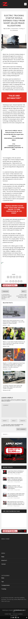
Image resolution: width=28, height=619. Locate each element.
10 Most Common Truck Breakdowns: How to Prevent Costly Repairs (14, 487)
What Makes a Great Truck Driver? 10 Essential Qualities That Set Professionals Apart (15, 479)
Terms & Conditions (17, 614)
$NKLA (14, 140)
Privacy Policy (14, 615)
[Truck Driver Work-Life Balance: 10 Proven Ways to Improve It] (5, 472)
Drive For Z (4, 560)
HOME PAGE (8, 614)
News (2, 556)
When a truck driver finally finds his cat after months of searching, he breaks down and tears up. (14, 343)
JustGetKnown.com (19, 610)
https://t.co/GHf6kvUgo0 (16, 138)
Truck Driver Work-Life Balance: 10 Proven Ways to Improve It (15, 471)
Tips (2, 581)
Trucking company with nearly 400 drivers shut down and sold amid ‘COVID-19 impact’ (12, 387)
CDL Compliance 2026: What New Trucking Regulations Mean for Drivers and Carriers (15, 495)
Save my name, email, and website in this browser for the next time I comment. (12, 425)
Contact (3, 564)
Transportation (14, 28)
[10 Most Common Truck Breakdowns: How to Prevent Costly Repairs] (5, 487)
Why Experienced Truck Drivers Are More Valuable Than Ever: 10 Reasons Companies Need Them (15, 503)
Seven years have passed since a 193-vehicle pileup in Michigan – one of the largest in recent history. (13, 322)
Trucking (21, 28)
